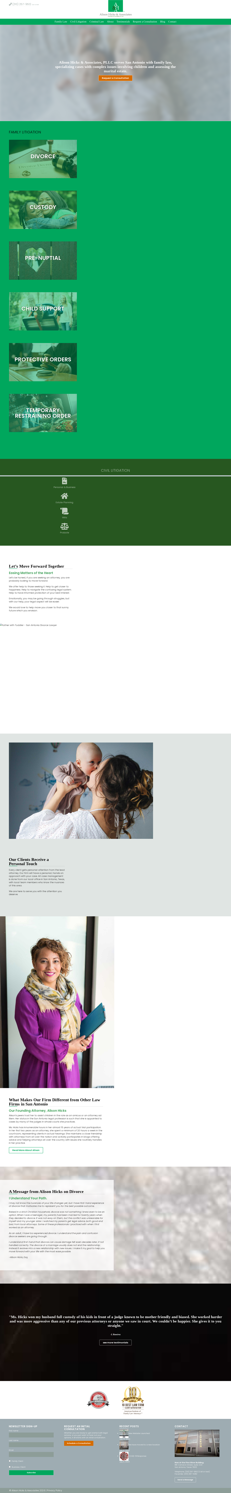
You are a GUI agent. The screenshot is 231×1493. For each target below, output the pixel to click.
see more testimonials (115, 1342)
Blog (162, 21)
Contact (172, 21)
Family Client (17, 1461)
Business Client (18, 1467)
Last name (14, 1440)
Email (11, 1450)
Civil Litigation (78, 21)
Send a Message (185, 1480)
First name (13, 1431)
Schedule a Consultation (79, 1443)
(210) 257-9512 (21, 4)
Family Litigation (25, 132)
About (110, 21)
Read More (42, 161)
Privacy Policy (54, 1490)
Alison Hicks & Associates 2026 (28, 1490)
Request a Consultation (145, 21)
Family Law (61, 21)
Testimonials (123, 21)
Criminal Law (97, 21)
